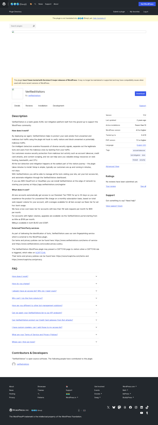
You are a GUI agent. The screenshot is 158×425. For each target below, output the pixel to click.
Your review (111, 186)
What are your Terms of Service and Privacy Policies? (35, 335)
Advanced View (112, 166)
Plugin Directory (15, 12)
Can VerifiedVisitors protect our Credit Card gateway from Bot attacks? (42, 320)
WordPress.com (130, 386)
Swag (97, 397)
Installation (42, 106)
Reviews (29, 106)
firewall (135, 160)
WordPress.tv (72, 397)
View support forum (114, 206)
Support (142, 106)
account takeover (139, 150)
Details (17, 106)
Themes (41, 390)
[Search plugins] (33, 26)
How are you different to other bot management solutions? (37, 305)
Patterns (41, 397)
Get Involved (99, 386)
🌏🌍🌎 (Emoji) (36, 410)
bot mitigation (135, 155)
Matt (125, 390)
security (142, 160)
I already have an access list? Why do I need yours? (34, 291)
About (11, 386)
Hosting (12, 394)
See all (143, 186)
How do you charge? (21, 284)
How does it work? (20, 276)
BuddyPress (128, 397)
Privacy (12, 397)
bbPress (127, 394)
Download (140, 94)
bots (143, 155)
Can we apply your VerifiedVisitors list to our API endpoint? (37, 313)
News (11, 390)
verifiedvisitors (34, 95)
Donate (98, 394)
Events (97, 390)
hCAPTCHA (40, 252)
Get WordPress (147, 4)
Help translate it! (99, 18)
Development (58, 106)
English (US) (141, 145)
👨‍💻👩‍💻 (68, 394)
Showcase (42, 386)
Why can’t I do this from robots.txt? (27, 298)
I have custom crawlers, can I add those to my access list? (37, 327)
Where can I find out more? (23, 342)
